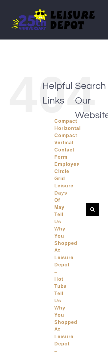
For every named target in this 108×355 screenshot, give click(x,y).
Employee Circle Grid (67, 171)
